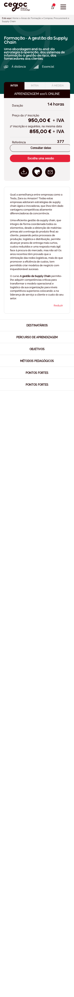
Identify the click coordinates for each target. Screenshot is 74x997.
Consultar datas (41, 147)
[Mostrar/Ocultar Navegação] (63, 7)
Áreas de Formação (31, 18)
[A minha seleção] (52, 7)
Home (15, 18)
